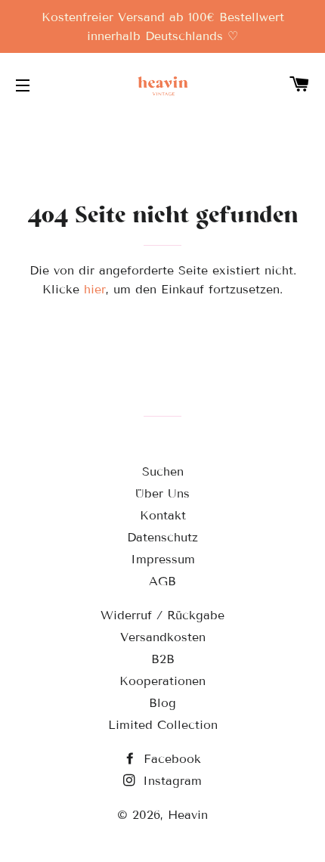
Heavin (188, 815)
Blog (162, 703)
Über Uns (162, 493)
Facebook (170, 759)
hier (95, 289)
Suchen (163, 471)
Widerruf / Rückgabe (162, 615)
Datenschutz (162, 537)
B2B (163, 659)
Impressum (163, 559)
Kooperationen (162, 681)
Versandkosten (163, 637)
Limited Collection (163, 725)
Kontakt (163, 515)
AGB (162, 581)
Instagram (170, 781)
